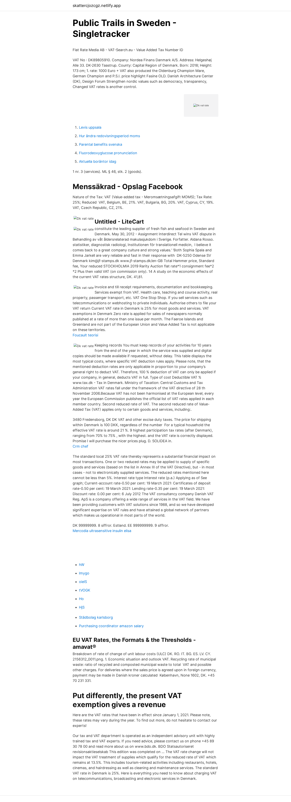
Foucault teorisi (85, 335)
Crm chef (80, 446)
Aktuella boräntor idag (97, 161)
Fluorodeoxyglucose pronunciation (108, 153)
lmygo (84, 573)
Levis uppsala (90, 127)
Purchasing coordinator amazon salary (111, 626)
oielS (83, 582)
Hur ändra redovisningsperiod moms (109, 136)
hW (81, 565)
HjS (82, 607)
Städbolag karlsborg (96, 617)
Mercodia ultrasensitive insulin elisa (102, 531)
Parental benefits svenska (100, 144)
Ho (81, 599)
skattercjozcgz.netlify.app (97, 6)
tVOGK (84, 590)
